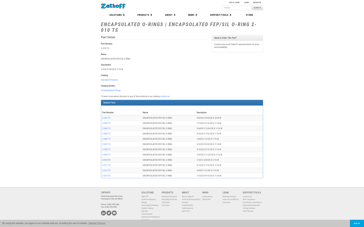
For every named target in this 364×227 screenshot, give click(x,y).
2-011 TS (106, 165)
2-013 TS (106, 176)
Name (103, 54)
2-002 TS (106, 118)
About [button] (169, 15)
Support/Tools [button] (219, 15)
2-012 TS (106, 170)
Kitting (144, 202)
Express (144, 211)
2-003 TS (106, 123)
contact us (164, 96)
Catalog (104, 75)
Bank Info (186, 211)
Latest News (207, 196)
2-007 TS (106, 144)
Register (257, 3)
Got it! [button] (357, 223)
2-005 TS (106, 134)
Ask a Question (249, 199)
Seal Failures (248, 211)
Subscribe (206, 199)
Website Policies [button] (97, 223)
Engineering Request (251, 205)
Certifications (187, 208)
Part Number (106, 44)
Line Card (165, 205)
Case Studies (146, 214)
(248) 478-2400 (113, 204)
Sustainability (187, 205)
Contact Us (247, 196)
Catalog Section (108, 86)
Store (249, 15)
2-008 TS (106, 149)
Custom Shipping (148, 199)
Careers (185, 202)
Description (106, 65)
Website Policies (229, 196)
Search (257, 8)
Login (246, 3)
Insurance (226, 202)
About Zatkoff (188, 196)
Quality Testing (147, 208)
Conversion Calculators (252, 202)
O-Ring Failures (249, 208)
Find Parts (166, 202)
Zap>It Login (234, 3)
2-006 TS (106, 139)
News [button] (191, 15)
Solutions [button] (115, 15)
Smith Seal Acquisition (191, 199)
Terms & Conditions (231, 199)
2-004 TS (106, 128)
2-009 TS (106, 155)
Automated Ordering (149, 205)
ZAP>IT (144, 196)
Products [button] (143, 15)
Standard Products (109, 80)
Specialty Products (169, 199)
